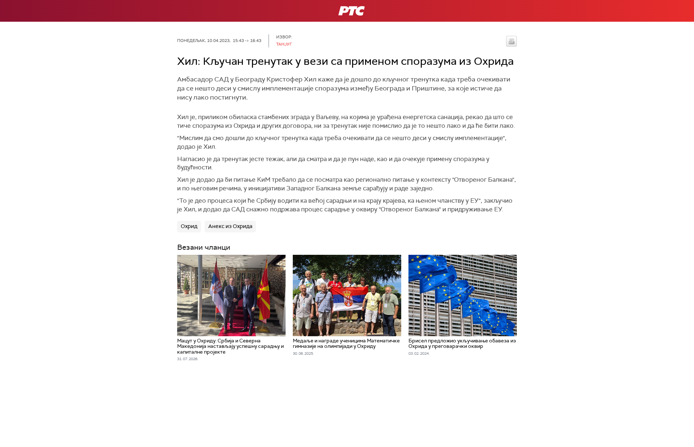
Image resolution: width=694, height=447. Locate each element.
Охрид (189, 226)
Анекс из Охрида (230, 226)
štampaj (511, 41)
